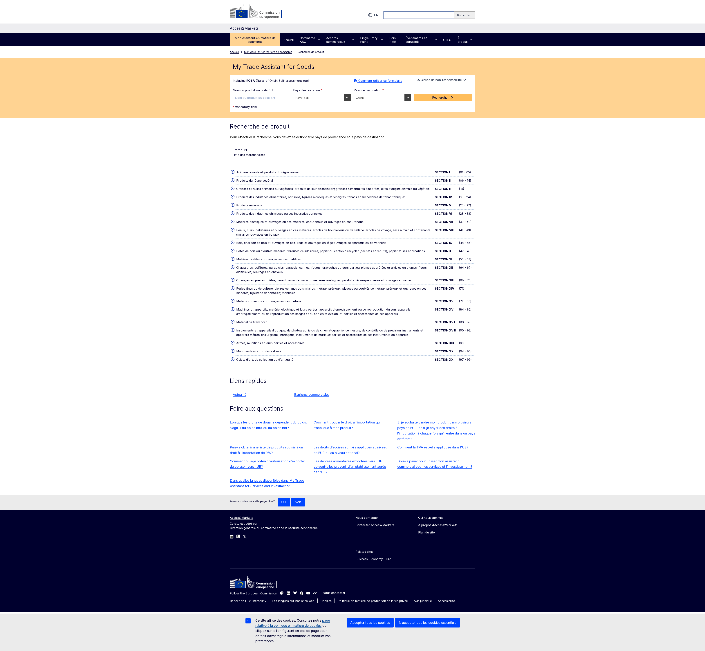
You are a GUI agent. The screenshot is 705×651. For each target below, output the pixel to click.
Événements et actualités (416, 40)
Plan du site (426, 532)
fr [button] (376, 15)
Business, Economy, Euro (373, 559)
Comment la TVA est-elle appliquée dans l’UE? (432, 447)
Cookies (326, 601)
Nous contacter (334, 593)
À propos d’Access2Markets (438, 525)
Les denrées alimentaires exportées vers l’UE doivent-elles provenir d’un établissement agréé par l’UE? (350, 466)
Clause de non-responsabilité (441, 80)
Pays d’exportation (307, 90)
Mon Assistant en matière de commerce (255, 40)
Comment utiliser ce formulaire (379, 80)
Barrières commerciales (311, 394)
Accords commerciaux (335, 40)
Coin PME (392, 40)
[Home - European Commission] (256, 583)
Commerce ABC (307, 40)
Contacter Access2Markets (374, 525)
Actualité (239, 394)
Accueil (288, 40)
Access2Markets (241, 518)
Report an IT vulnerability (248, 601)
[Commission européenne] (259, 11)
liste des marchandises (249, 152)
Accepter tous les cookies (370, 623)
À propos (463, 40)
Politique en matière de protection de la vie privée (373, 601)
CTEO (447, 40)
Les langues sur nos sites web (293, 601)
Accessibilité (446, 601)
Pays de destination (369, 90)
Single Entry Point (368, 40)
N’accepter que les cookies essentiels (427, 623)
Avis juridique (423, 601)
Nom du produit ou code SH (253, 90)
